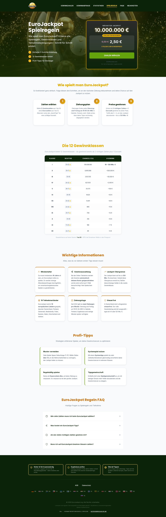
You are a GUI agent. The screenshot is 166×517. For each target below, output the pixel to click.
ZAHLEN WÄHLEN (112, 55)
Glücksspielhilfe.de (99, 511)
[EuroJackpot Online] (32, 6)
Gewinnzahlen (67, 6)
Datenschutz (86, 485)
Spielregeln (112, 6)
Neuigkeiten (132, 6)
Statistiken (98, 6)
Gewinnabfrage (83, 6)
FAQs (122, 6)
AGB (76, 485)
